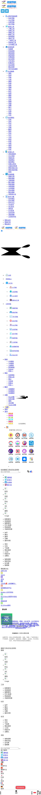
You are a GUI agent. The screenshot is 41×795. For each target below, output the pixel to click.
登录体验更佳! (20, 787)
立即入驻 (4, 571)
